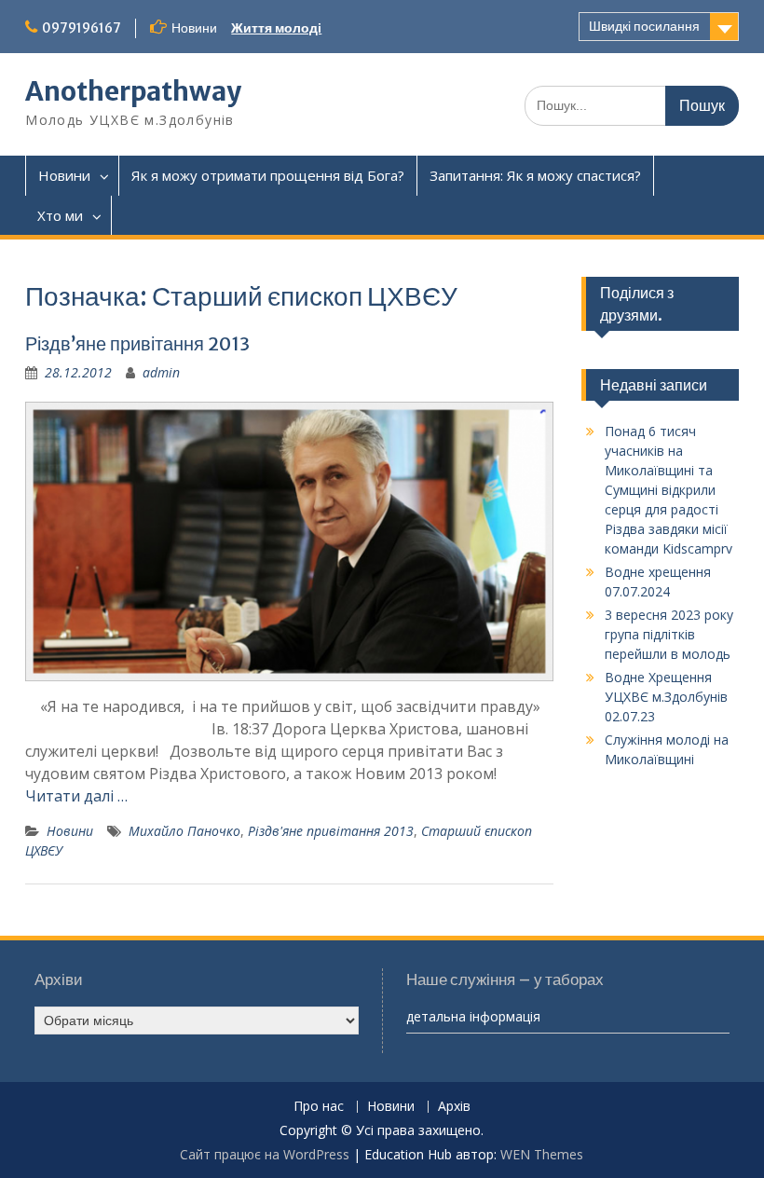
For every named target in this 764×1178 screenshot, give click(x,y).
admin (161, 372)
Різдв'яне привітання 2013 (331, 831)
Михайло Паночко (184, 831)
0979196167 (81, 28)
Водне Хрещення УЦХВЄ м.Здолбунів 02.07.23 (666, 696)
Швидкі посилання (644, 26)
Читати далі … (76, 796)
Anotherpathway (133, 91)
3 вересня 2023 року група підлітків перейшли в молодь (669, 634)
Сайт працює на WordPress (264, 1154)
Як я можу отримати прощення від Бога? (267, 175)
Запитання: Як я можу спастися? (535, 175)
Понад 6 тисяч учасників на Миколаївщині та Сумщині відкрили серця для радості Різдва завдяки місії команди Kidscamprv (668, 489)
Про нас (318, 1107)
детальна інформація (473, 1016)
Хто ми (60, 215)
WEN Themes (541, 1154)
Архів (454, 1107)
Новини (64, 175)
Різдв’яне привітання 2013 (137, 343)
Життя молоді (276, 28)
